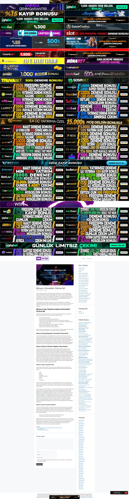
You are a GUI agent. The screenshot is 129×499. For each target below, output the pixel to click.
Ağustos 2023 (81, 457)
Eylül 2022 (81, 476)
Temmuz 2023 (81, 459)
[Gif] (64, 122)
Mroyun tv (88, 391)
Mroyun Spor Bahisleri (83, 389)
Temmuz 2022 (81, 480)
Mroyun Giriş (89, 258)
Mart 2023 (81, 466)
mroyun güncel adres (88, 360)
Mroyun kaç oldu (82, 373)
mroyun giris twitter (82, 355)
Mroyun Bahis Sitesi (83, 336)
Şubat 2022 (81, 488)
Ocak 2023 (81, 469)
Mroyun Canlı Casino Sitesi (83, 344)
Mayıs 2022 (81, 483)
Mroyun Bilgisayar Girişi (83, 285)
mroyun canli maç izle (86, 340)
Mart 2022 (81, 487)
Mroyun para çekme (83, 383)
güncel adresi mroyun (83, 326)
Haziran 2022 (81, 481)
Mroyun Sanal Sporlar (83, 387)
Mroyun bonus (39, 427)
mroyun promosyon (82, 386)
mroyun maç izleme (82, 375)
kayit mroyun (82, 328)
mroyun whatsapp (82, 397)
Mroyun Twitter (87, 395)
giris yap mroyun (82, 325)
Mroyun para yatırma (84, 382)
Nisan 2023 (81, 464)
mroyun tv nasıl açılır (81, 395)
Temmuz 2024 (81, 439)
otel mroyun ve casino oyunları (82, 408)
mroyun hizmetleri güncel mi (57, 427)
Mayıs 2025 (81, 425)
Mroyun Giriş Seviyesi (83, 300)
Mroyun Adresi (82, 268)
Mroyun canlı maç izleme (83, 347)
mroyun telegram (82, 391)
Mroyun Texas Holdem (83, 273)
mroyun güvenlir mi (83, 367)
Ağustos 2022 (81, 478)
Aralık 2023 (81, 451)
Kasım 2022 (81, 473)
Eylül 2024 (81, 435)
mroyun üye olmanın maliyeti (82, 405)
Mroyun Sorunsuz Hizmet (84, 278)
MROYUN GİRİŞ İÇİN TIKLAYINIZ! (64, 49)
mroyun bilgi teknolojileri (82, 339)
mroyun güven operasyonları (82, 368)
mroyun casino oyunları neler (47, 427)
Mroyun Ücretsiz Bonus (83, 283)
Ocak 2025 (81, 428)
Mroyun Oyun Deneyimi (83, 288)
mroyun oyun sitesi (88, 379)
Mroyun (83, 258)
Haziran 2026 (81, 420)
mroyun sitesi (89, 387)
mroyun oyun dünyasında (82, 379)
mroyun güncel (81, 360)
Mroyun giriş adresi (82, 359)
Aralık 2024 (81, 430)
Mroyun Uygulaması (83, 301)
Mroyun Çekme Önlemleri (84, 281)
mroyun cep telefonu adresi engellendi (83, 353)
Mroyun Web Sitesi (87, 396)
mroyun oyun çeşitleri (87, 380)
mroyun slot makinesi (81, 388)
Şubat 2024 (81, 447)
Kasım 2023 (81, 452)
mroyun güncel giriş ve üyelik (88, 363)
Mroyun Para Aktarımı (83, 276)
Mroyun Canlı (81, 341)
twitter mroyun (82, 409)
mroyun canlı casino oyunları (83, 343)
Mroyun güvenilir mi (87, 364)
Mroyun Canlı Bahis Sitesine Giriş (42, 429)
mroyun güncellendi (81, 364)
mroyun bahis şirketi (82, 337)
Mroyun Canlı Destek (84, 346)
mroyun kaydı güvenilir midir (82, 372)
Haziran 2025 (81, 423)
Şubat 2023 (81, 468)
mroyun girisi (85, 354)
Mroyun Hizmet (82, 286)
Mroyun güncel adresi (84, 362)
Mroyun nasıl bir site (83, 376)
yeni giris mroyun (88, 409)
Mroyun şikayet (88, 405)
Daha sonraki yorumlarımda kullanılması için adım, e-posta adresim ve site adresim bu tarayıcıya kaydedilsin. (54, 460)
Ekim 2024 (81, 433)
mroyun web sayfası (81, 396)
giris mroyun (86, 323)
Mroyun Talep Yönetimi (83, 274)
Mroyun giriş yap (89, 359)
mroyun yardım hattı (81, 399)
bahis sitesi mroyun (87, 322)
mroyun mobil (88, 375)
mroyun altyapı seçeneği (82, 332)
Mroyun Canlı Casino (88, 341)
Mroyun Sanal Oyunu (40, 428)
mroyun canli (81, 340)
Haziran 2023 (81, 461)
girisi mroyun (81, 323)
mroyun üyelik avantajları (83, 404)
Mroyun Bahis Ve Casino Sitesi (85, 293)
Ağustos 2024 (81, 437)
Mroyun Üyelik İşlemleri (83, 292)
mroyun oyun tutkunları (81, 380)
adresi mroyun (81, 322)
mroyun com (81, 354)
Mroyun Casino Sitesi (84, 350)
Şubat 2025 (81, 427)
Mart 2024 (81, 445)
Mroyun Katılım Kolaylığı (83, 280)
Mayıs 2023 (81, 463)
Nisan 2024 (81, 444)
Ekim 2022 (81, 475)
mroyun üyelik (81, 403)
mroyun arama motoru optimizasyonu (83, 333)
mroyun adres (82, 329)
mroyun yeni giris (81, 400)
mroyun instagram (83, 371)
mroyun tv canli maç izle (83, 392)
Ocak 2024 (81, 449)
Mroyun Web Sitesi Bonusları (84, 298)
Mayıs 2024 (81, 442)
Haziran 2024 (81, 440)
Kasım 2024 (81, 432)
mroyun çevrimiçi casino (83, 401)
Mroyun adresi (82, 331)
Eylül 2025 (81, 422)
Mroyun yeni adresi (88, 399)
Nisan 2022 (81, 485)
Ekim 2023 (81, 454)
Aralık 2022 (81, 471)
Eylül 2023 (81, 456)
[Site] (32, 87)
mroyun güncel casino (81, 363)
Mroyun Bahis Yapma (83, 290)
